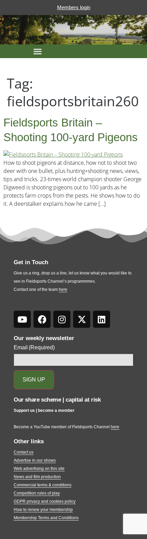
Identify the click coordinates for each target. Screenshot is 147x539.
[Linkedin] (101, 319)
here (63, 289)
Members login (73, 7)
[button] (37, 51)
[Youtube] (22, 319)
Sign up (34, 379)
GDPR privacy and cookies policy (45, 501)
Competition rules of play (37, 493)
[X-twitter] (81, 319)
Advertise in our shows (35, 460)
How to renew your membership (43, 509)
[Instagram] (61, 319)
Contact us (24, 452)
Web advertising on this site (39, 468)
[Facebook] (42, 319)
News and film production (37, 476)
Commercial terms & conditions (42, 485)
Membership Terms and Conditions (46, 517)
